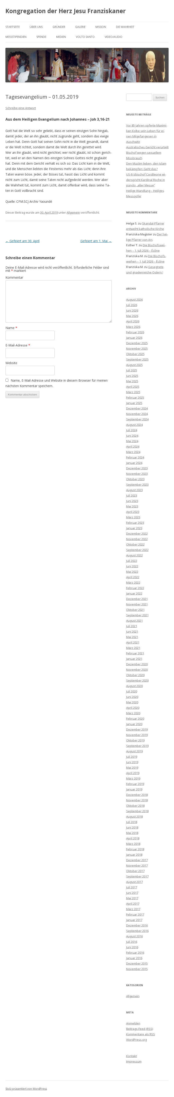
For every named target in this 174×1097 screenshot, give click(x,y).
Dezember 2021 (137, 599)
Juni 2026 (132, 310)
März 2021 (133, 648)
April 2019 (132, 773)
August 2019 (134, 751)
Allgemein (73, 212)
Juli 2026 (131, 305)
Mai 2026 (132, 316)
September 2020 (137, 680)
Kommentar (14, 277)
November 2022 (137, 539)
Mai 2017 (132, 898)
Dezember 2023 (137, 468)
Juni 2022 (132, 566)
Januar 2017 (134, 920)
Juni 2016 (132, 947)
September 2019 (137, 746)
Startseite (12, 27)
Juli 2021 (131, 626)
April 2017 (132, 904)
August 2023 (134, 490)
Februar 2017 (135, 914)
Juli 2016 (131, 942)
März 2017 (133, 909)
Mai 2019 (132, 767)
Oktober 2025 (135, 354)
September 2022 (137, 550)
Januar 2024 (134, 463)
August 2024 (134, 425)
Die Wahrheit (125, 27)
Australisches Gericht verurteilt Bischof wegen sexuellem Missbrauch (147, 152)
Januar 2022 (134, 593)
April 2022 (132, 577)
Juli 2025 (131, 370)
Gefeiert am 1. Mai (96, 241)
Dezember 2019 (137, 729)
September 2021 (137, 615)
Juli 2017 (131, 887)
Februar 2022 (135, 588)
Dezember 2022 (137, 533)
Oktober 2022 (135, 544)
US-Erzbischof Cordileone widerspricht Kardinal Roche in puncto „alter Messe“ (146, 179)
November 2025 (137, 348)
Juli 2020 (131, 691)
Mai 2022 (132, 572)
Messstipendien (16, 37)
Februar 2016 (135, 953)
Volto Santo (85, 37)
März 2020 (133, 713)
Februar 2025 (135, 397)
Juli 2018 (131, 822)
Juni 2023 (132, 501)
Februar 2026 (135, 332)
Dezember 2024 (137, 408)
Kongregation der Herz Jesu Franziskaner (65, 11)
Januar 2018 (134, 855)
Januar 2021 (134, 659)
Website (11, 363)
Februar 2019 (135, 784)
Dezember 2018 (137, 795)
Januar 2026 (134, 338)
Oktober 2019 (135, 740)
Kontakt (131, 1056)
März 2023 (133, 517)
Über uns (36, 27)
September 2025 (137, 359)
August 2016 (134, 936)
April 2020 (132, 708)
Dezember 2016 (137, 925)
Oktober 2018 (135, 806)
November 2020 (137, 670)
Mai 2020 (132, 702)
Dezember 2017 (137, 860)
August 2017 (134, 882)
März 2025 (133, 392)
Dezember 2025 (137, 343)
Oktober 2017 (135, 871)
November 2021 (137, 604)
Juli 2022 (131, 561)
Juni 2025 (132, 376)
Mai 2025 (132, 381)
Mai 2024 (132, 441)
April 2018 (132, 838)
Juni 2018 (132, 827)
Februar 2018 (135, 849)
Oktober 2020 (135, 675)
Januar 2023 (134, 528)
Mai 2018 (132, 833)
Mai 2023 (132, 506)
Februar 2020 (135, 719)
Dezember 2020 (137, 664)
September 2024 (137, 419)
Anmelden (133, 1023)
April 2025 (132, 387)
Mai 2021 (132, 637)
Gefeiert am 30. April (22, 241)
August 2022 (134, 555)
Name (11, 328)
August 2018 (134, 816)
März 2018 (133, 844)
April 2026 (132, 321)
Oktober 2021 (135, 610)
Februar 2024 (135, 457)
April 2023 (132, 512)
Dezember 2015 (137, 963)
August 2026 (134, 299)
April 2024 (132, 446)
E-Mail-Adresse (17, 345)
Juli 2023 (131, 495)
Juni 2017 (132, 893)
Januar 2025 (134, 403)
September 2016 (137, 931)
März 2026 (133, 327)
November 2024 (137, 414)
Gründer (59, 27)
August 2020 (134, 686)
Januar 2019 (134, 789)
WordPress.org (136, 1040)
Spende (41, 37)
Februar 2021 (135, 653)
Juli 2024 (131, 430)
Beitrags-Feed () (139, 1029)
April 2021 (132, 642)
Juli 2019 (131, 757)
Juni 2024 (132, 436)
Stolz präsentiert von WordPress (26, 1089)
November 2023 (137, 474)
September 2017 (137, 876)
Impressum (134, 1061)
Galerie (80, 27)
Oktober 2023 (135, 479)
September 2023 (137, 485)
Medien (61, 37)
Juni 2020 (132, 697)
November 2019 (137, 735)
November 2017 (137, 865)
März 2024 (133, 452)
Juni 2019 (132, 762)
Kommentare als (140, 1034)
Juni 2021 (132, 631)
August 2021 (134, 621)
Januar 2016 (134, 958)
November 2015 (137, 969)
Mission (100, 27)
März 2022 (133, 582)
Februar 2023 (135, 523)
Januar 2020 (134, 724)
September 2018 (137, 811)
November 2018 (137, 800)
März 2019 (133, 778)
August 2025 (134, 365)
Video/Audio (113, 37)
